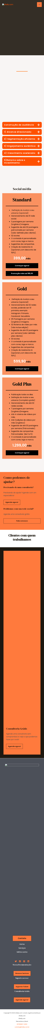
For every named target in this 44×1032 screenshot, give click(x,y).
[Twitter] (16, 961)
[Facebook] (20, 961)
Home (22, 944)
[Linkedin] (28, 961)
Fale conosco (22, 521)
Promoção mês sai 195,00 (22, 273)
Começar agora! (22, 265)
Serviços (22, 948)
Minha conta (22, 952)
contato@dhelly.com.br (22, 1027)
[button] (22, 938)
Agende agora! (11, 502)
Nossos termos (22, 973)
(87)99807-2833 (22, 1024)
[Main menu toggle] (39, 4)
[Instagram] (24, 961)
